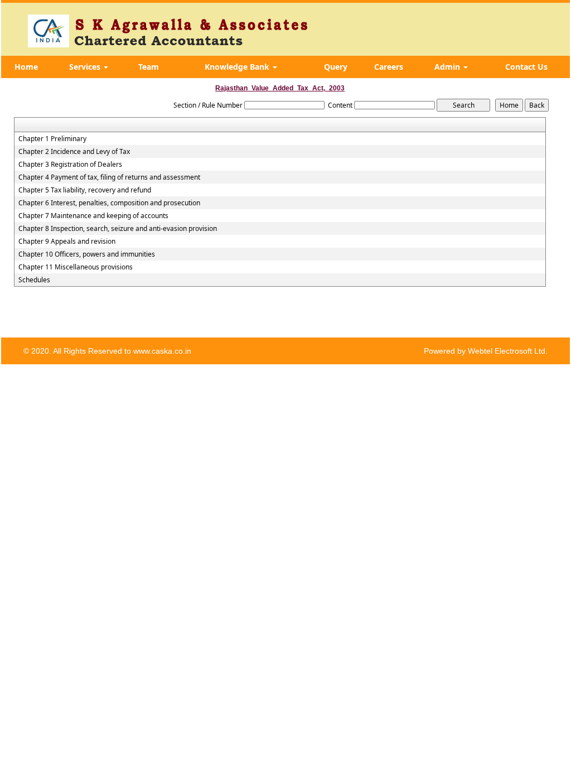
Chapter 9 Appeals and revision (66, 241)
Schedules (34, 280)
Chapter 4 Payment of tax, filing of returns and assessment (109, 177)
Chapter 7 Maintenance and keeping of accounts (93, 215)
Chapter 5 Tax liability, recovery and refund (84, 190)
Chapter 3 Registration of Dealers (70, 164)
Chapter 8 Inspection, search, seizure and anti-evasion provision (117, 228)
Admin (448, 66)
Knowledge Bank (238, 66)
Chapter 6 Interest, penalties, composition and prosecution (109, 203)
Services (86, 66)
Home (26, 66)
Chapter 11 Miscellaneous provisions (75, 267)
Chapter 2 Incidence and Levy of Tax (74, 151)
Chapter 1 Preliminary (52, 138)
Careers (388, 66)
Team (148, 66)
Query (335, 66)
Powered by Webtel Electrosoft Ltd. (486, 350)
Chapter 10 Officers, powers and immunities (86, 254)
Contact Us (526, 66)
